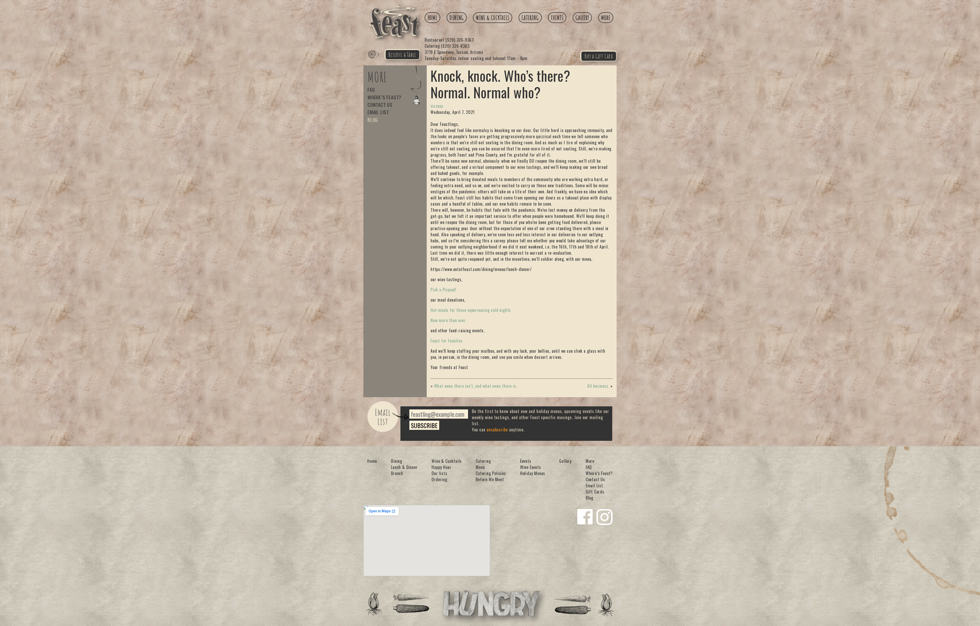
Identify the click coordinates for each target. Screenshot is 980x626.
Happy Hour (441, 467)
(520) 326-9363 (449, 40)
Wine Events (530, 467)
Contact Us (380, 105)
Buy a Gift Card (598, 56)
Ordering (439, 479)
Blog (373, 120)
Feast (376, 60)
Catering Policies (491, 473)
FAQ (371, 89)
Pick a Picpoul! (443, 290)
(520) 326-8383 (447, 46)
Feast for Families (446, 341)
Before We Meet (490, 479)
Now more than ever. (448, 320)
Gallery (582, 17)
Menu (480, 467)
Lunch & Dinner (404, 467)
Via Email (437, 106)
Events (557, 17)
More (605, 17)
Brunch (397, 473)
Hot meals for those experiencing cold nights (471, 310)
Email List (378, 112)
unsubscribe (497, 430)
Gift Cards (595, 492)
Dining (456, 17)
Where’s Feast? (384, 97)
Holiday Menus (532, 473)
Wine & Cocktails (492, 17)
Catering (530, 17)
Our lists (439, 473)
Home (432, 17)
